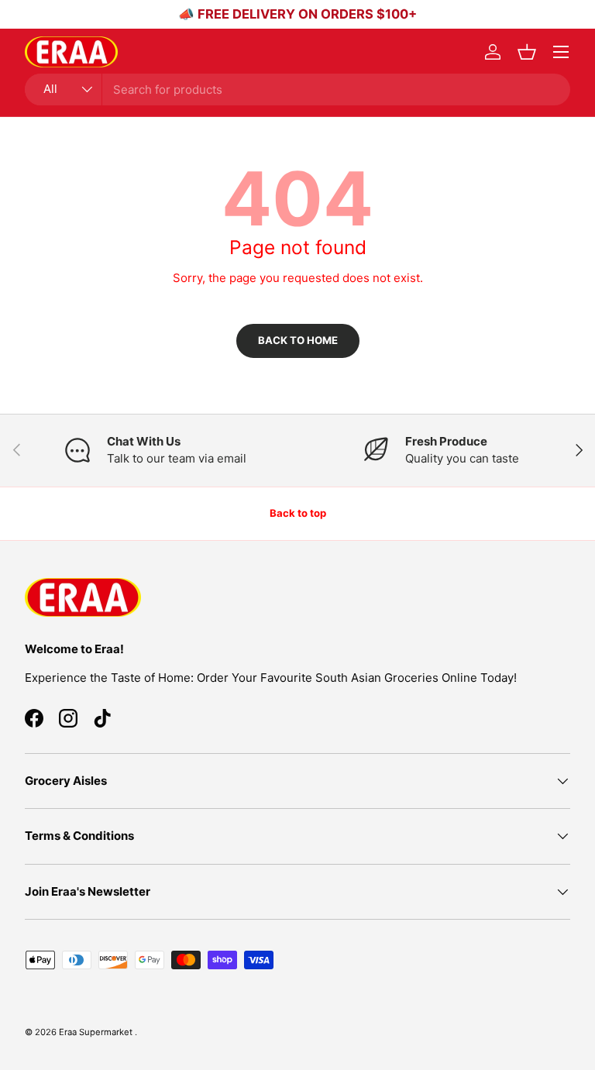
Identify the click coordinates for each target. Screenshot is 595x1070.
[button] (527, 52)
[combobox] (297, 89)
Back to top (298, 513)
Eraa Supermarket (97, 1032)
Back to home (298, 340)
